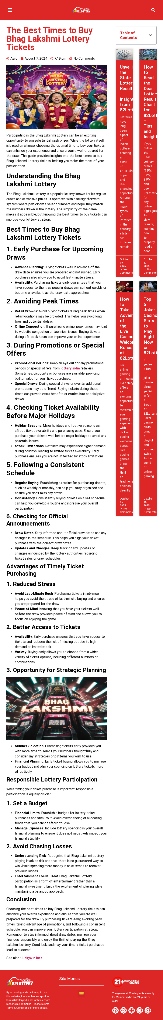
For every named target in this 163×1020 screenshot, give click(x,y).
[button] (9, 9)
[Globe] (139, 1010)
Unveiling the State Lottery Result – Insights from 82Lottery (130, 89)
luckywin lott (32, 958)
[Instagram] (131, 1010)
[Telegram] (123, 1010)
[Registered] (148, 1010)
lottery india (70, 368)
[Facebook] (115, 1010)
